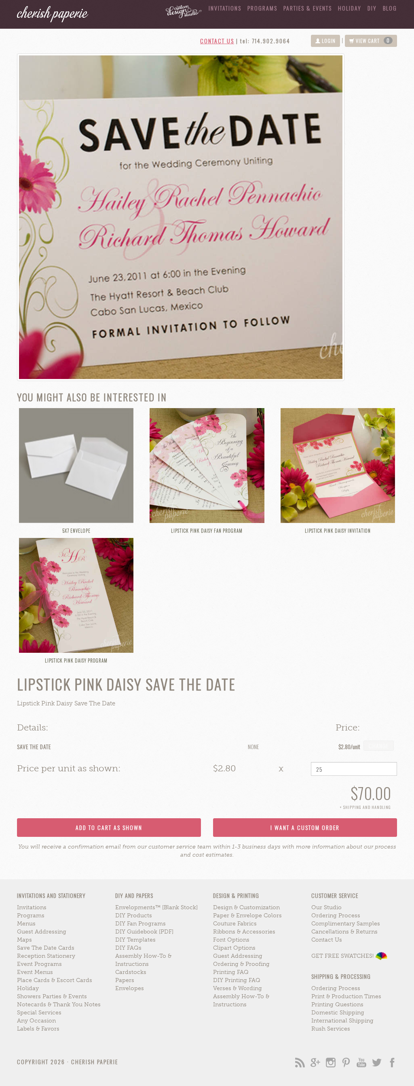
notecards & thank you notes (59, 1004)
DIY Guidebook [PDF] (144, 931)
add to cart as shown (109, 827)
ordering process (335, 915)
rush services (330, 1028)
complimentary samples (345, 923)
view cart (372, 40)
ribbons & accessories (244, 931)
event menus (35, 972)
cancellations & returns (344, 931)
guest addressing (41, 931)
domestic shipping (337, 1012)
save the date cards (45, 947)
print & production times (346, 996)
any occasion (36, 1020)
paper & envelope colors (247, 915)
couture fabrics (235, 923)
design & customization (246, 907)
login (328, 40)
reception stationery (46, 956)
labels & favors (38, 1028)
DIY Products (133, 915)
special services (39, 1012)
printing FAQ (231, 972)
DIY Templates (135, 939)
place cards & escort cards (54, 980)
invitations (31, 907)
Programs (262, 8)
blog (390, 8)
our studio (326, 907)
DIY (372, 8)
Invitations (225, 8)
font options (231, 939)
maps (24, 939)
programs (30, 915)
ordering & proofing (241, 964)
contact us (217, 40)
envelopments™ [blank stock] (156, 907)
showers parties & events (52, 996)
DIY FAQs (128, 947)
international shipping (342, 1020)
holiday (349, 8)
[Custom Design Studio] (181, 9)
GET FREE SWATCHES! (343, 956)
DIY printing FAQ (236, 980)
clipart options (234, 947)
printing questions (337, 1004)
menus (26, 923)
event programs (39, 964)
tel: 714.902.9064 (265, 40)
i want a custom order (305, 827)
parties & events (307, 8)
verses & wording (237, 988)
